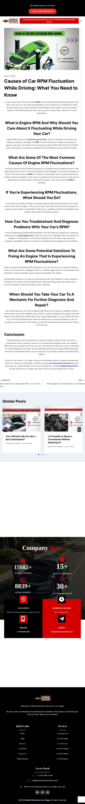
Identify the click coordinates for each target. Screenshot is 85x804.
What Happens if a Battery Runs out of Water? (66, 382)
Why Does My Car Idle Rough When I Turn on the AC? (20, 383)
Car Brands (22, 749)
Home (22, 733)
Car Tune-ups (62, 744)
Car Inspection (62, 733)
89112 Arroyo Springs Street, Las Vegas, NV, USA (23, 612)
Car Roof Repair (63, 754)
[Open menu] (81, 21)
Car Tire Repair (62, 759)
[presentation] (21, 419)
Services (22, 744)
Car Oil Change (62, 739)
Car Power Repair (62, 749)
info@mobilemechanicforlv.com (45, 780)
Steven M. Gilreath (14, 443)
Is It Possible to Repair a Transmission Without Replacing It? (60, 439)
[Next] (79, 429)
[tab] (38, 454)
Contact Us (22, 754)
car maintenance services (60, 363)
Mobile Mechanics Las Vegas (37, 800)
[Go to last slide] (5, 429)
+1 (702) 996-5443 (23, 632)
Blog (22, 739)
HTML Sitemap (22, 759)
